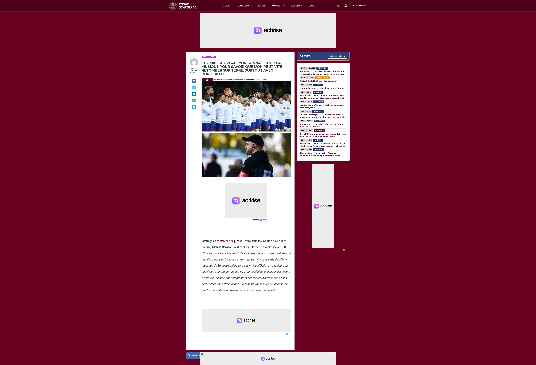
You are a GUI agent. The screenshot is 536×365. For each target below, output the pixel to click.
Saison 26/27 (277, 6)
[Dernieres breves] (346, 6)
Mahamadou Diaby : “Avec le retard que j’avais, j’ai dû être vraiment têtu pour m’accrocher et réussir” (322, 96)
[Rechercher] (338, 6)
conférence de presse (229, 241)
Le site (312, 6)
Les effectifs (243, 6)
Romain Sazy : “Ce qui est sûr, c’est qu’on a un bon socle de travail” (322, 125)
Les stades (295, 6)
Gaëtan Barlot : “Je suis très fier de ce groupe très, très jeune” (322, 106)
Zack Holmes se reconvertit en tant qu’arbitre (322, 88)
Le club (226, 6)
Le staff (261, 6)
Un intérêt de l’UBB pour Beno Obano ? (318, 81)
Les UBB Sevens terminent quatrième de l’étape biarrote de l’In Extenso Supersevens (323, 135)
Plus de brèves (337, 56)
